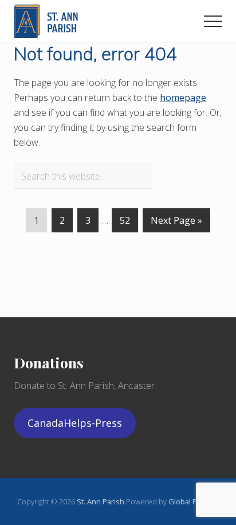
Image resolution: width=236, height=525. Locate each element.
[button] (213, 21)
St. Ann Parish (101, 501)
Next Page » (176, 223)
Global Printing (193, 501)
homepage (183, 97)
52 (125, 223)
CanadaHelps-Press (74, 423)
